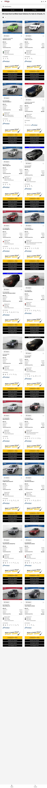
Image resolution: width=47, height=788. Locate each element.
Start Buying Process (12, 79)
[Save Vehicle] (21, 36)
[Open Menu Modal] (1, 1)
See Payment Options (12, 76)
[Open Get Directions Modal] (46, 1)
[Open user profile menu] (41, 1)
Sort (13, 10)
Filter (35, 10)
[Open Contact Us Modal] (44, 1)
